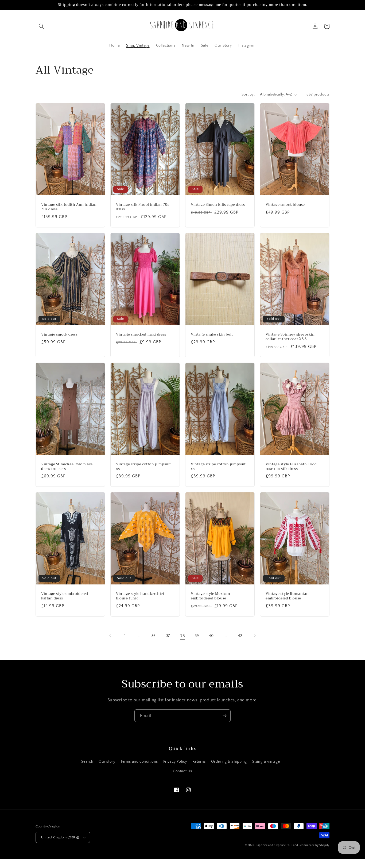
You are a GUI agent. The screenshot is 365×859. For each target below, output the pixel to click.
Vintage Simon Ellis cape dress (218, 205)
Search (87, 761)
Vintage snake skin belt (212, 334)
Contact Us (182, 771)
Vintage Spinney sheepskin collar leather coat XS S (290, 336)
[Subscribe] (224, 715)
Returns (199, 761)
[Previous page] (110, 636)
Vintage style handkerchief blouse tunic (140, 596)
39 (197, 636)
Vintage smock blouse (285, 205)
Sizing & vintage (266, 761)
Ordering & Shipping (229, 761)
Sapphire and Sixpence (271, 845)
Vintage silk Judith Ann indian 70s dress (69, 207)
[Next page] (255, 636)
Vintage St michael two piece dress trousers (67, 466)
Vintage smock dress (59, 334)
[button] (41, 26)
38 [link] (182, 635)
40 (211, 636)
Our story (107, 761)
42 (240, 636)
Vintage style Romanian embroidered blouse (287, 596)
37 (168, 636)
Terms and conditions (139, 761)
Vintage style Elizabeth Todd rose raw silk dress (291, 466)
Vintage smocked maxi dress (141, 334)
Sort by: (248, 94)
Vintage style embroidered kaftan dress (64, 596)
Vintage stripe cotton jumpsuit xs (143, 466)
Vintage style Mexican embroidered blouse (210, 596)
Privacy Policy (175, 761)
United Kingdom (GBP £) (60, 837)
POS (289, 845)
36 (154, 636)
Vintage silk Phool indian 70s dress (142, 207)
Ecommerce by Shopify (314, 845)
